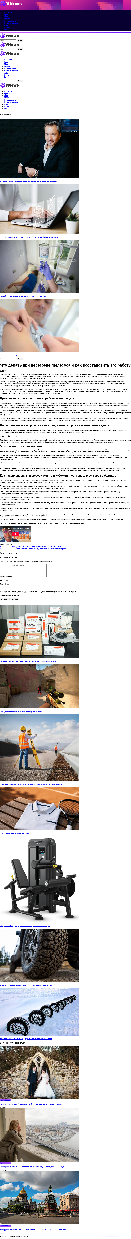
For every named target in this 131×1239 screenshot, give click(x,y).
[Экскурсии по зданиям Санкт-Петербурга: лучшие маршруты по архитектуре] (39, 1224)
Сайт (1, 588)
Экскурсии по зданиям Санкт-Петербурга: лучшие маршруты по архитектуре (34, 1229)
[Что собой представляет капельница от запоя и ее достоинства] (39, 292)
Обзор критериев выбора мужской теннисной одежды (19, 833)
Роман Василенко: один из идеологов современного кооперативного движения (28, 181)
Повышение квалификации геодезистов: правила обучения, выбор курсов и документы (31, 784)
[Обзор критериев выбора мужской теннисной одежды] (39, 830)
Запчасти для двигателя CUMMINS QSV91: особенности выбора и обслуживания (28, 661)
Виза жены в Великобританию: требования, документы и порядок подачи (33, 1104)
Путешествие (5, 1100)
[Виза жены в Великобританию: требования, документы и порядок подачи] (39, 1098)
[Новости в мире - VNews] (9, 56)
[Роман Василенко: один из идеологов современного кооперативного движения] (39, 178)
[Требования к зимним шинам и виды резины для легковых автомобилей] (39, 1035)
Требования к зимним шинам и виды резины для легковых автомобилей (26, 1039)
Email (2, 584)
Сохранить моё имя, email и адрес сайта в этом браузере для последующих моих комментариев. (39, 592)
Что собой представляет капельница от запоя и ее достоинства (23, 296)
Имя (2, 580)
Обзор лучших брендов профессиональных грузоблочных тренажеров (25, 926)
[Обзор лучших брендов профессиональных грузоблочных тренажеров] (39, 922)
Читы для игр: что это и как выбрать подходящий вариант (21, 712)
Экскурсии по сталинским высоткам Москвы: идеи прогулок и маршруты (33, 1167)
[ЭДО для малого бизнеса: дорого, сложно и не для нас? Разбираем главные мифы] (39, 233)
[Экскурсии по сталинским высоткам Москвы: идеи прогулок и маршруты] (39, 1161)
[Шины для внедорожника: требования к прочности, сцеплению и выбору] (39, 981)
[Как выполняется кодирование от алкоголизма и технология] (39, 351)
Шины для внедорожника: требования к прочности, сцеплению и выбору (26, 985)
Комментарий (6, 577)
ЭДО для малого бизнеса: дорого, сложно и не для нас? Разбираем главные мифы (29, 237)
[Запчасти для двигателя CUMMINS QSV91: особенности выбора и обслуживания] (39, 657)
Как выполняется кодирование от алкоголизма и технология (22, 355)
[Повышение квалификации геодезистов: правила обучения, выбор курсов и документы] (39, 781)
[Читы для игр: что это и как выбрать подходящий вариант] (39, 708)
